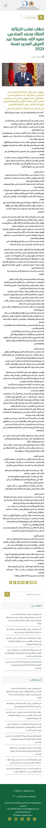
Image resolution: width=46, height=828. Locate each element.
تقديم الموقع (29, 790)
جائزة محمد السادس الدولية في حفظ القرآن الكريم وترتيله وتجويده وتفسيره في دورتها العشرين (25, 751)
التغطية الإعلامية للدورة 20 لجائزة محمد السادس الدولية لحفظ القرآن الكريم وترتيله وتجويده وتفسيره (23, 665)
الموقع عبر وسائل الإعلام (26, 796)
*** (13, 796)
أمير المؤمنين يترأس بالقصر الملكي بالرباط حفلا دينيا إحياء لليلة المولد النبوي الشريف (23, 630)
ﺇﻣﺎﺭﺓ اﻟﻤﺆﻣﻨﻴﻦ (30, 17)
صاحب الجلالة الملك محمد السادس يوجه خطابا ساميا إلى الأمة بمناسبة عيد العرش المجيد (24, 761)
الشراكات (18, 790)
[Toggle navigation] (5, 5)
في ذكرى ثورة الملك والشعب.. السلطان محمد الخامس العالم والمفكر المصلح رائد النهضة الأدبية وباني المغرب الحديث (23, 653)
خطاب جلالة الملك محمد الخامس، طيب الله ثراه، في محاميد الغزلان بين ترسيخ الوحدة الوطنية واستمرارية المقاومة (23, 641)
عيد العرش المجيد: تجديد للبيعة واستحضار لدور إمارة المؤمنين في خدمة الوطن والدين (23, 770)
